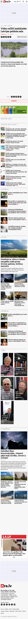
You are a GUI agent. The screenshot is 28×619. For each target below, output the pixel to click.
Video (3, 350)
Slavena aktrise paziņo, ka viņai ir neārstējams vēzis (16, 218)
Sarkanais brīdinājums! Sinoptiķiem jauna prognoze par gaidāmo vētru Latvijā (17, 211)
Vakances (24, 611)
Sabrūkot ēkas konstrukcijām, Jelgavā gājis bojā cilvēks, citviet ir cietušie (6, 286)
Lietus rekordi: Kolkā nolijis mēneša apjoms (7, 303)
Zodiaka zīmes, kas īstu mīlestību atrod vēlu (15, 160)
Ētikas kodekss (18, 611)
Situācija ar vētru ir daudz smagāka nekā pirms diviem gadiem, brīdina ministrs (13, 262)
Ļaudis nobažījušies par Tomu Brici (17, 193)
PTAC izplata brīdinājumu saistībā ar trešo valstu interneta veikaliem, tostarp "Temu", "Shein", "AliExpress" (16, 148)
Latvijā (5, 25)
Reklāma (6, 609)
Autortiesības (12, 611)
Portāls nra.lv (4, 34)
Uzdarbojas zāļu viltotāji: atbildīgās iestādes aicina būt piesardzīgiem (16, 129)
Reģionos (10, 25)
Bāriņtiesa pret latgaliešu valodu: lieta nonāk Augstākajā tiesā (19, 303)
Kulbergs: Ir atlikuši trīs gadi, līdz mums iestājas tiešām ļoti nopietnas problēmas (16, 166)
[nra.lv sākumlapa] (7, 1)
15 (17, 185)
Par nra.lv (2, 609)
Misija (10, 609)
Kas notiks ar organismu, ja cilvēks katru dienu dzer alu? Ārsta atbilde (17, 202)
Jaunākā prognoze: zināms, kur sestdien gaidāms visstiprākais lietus (17, 227)
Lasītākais (5, 189)
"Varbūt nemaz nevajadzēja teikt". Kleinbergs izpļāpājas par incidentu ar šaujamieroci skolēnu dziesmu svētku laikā (16, 136)
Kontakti (2, 613)
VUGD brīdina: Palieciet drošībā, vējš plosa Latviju (19, 285)
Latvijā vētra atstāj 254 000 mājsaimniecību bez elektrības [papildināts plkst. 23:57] (20, 485)
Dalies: (8, 96)
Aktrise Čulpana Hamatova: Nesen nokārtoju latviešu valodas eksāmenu (15, 178)
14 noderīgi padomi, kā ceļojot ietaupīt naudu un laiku (14, 141)
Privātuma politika (15, 609)
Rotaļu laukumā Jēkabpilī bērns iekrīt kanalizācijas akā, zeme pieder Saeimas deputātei (16, 155)
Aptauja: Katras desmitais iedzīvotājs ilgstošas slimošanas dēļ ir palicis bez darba (16, 172)
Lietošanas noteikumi (5, 611)
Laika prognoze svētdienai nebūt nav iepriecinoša (20, 502)
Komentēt (14, 101)
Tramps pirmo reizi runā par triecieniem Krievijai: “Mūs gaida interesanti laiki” (15, 184)
